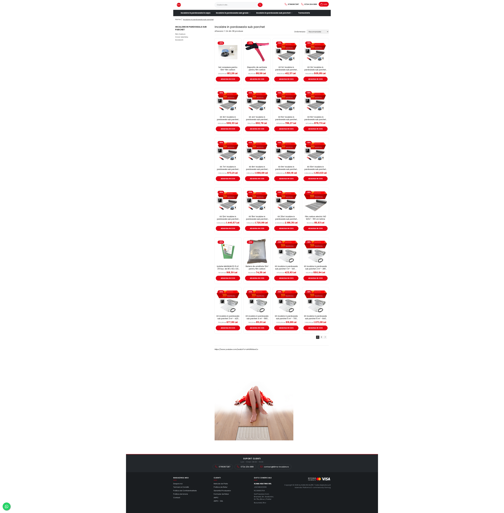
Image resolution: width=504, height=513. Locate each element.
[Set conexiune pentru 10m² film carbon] (228, 52)
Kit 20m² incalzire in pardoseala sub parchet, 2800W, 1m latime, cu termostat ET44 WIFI (286, 217)
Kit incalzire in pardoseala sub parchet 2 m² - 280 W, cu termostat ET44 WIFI (315, 267)
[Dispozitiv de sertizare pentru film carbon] (257, 52)
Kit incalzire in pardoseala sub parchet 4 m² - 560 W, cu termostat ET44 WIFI (257, 317)
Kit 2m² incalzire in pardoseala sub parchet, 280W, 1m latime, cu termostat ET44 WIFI (315, 68)
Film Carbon (180, 34)
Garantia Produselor (222, 490)
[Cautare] (260, 5)
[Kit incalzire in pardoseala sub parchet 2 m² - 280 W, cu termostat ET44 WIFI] (315, 251)
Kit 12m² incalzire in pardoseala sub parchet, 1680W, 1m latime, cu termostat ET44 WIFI (228, 217)
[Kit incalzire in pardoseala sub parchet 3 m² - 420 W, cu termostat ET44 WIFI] (228, 300)
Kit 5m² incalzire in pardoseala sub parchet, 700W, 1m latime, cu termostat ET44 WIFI (286, 118)
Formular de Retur (221, 494)
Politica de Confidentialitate (185, 490)
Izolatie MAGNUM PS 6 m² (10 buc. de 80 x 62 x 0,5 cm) (228, 267)
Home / (179, 19)
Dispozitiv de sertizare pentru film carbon (257, 68)
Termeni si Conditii (181, 487)
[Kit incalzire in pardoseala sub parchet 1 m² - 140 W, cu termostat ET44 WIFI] (286, 251)
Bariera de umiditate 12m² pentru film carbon (257, 267)
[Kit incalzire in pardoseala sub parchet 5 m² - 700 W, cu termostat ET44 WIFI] (286, 300)
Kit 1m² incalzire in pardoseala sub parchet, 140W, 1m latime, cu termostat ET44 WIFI (286, 68)
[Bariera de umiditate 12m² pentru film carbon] (257, 251)
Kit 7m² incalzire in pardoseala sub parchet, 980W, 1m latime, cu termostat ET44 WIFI (228, 168)
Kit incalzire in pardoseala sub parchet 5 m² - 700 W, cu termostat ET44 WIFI (286, 317)
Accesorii (179, 40)
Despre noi (178, 483)
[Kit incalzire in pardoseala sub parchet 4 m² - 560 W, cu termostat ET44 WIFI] (257, 300)
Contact (176, 497)
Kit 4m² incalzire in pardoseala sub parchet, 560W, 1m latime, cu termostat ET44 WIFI (257, 118)
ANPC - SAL (218, 501)
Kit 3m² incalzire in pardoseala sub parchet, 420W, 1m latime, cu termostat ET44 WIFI (228, 118)
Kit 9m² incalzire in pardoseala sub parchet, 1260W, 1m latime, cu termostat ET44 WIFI (286, 168)
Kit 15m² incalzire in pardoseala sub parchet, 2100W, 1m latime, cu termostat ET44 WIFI (257, 217)
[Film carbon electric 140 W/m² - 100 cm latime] (315, 201)
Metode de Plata (221, 483)
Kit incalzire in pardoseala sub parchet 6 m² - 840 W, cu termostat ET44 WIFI (315, 317)
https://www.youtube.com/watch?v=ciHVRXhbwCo (236, 349)
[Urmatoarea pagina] (325, 337)
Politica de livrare (180, 494)
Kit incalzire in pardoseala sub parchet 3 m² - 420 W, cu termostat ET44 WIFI (228, 317)
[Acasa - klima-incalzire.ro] (188, 5)
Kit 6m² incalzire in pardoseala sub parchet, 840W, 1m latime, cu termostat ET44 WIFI (315, 118)
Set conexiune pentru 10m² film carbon (227, 68)
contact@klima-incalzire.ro (276, 466)
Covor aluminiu (181, 37)
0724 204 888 (247, 466)
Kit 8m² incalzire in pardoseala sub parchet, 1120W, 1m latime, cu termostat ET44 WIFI (257, 168)
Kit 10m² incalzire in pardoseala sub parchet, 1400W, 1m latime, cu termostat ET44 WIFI (315, 168)
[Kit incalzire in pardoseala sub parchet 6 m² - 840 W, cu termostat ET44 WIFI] (315, 300)
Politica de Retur (220, 487)
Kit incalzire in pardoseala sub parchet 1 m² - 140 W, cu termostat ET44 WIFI (286, 267)
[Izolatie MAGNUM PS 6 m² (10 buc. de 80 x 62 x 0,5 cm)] (228, 251)
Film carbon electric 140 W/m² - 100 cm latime (315, 217)
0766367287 (224, 466)
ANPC (216, 497)
